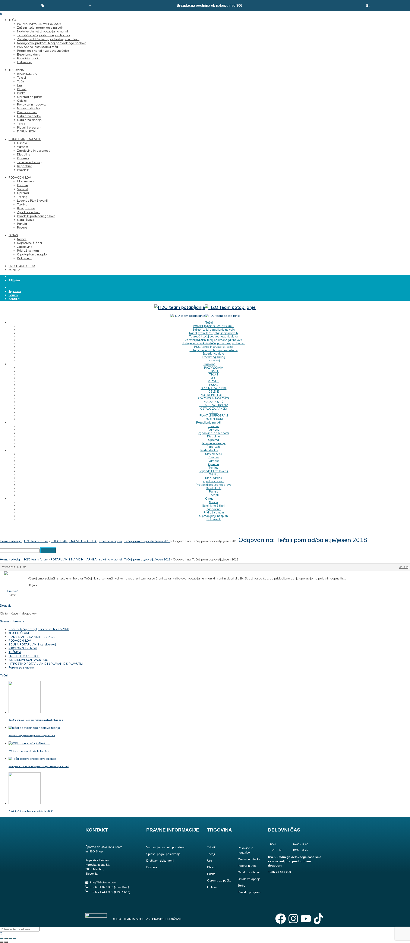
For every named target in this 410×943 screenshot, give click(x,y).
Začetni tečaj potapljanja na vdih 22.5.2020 (39, 629)
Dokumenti (24, 258)
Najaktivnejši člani (29, 243)
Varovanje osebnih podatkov (165, 847)
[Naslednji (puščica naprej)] (6, 942)
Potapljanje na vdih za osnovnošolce (43, 51)
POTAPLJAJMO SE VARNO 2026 (39, 24)
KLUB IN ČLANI (19, 633)
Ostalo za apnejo (29, 120)
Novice (21, 239)
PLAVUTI (213, 381)
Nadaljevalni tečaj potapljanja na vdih (43, 31)
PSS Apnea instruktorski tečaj (38, 47)
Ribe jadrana (26, 208)
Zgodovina (24, 247)
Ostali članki (25, 220)
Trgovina (15, 291)
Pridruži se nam (28, 250)
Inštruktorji (24, 62)
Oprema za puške (29, 97)
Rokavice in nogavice (32, 104)
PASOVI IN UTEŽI (213, 401)
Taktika (22, 204)
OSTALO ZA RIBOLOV (213, 405)
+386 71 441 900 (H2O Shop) (110, 892)
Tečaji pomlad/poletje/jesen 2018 (147, 541)
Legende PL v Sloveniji (32, 200)
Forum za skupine (21, 667)
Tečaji (21, 81)
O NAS (13, 235)
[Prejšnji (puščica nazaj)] (1, 942)
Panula (22, 224)
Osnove (22, 143)
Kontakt (14, 299)
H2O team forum (36, 541)
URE (213, 378)
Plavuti (21, 89)
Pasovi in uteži (27, 112)
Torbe (21, 124)
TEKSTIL (213, 371)
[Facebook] (280, 918)
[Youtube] (305, 918)
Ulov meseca (26, 181)
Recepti (22, 227)
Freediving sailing (29, 58)
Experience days (28, 54)
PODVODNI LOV (20, 177)
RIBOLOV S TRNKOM (23, 648)
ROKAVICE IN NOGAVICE (213, 398)
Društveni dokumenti (160, 860)
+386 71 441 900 (279, 872)
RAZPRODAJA (27, 74)
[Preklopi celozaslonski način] (6, 938)
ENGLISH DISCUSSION (24, 656)
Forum (13, 295)
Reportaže (24, 166)
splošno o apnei (110, 541)
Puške (21, 93)
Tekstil (21, 77)
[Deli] (10, 938)
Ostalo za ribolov (29, 116)
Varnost (22, 147)
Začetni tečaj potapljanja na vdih (40, 27)
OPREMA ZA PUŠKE (214, 388)
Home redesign (11, 541)
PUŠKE (213, 384)
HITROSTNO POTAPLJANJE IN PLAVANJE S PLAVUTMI (46, 664)
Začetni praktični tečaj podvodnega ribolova (48, 39)
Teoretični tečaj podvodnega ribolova (43, 35)
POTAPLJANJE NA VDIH (25, 139)
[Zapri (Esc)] (14, 938)
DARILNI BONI (26, 131)
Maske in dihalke (28, 108)
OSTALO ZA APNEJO (213, 408)
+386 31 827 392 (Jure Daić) (109, 887)
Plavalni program (29, 127)
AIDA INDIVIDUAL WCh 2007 (28, 660)
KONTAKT (15, 270)
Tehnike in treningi (29, 162)
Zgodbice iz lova (28, 212)
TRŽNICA (15, 652)
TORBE (213, 412)
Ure (19, 85)
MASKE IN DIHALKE (213, 395)
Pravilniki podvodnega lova (36, 216)
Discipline (23, 154)
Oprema (23, 158)
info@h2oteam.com (103, 882)
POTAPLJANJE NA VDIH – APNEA (74, 541)
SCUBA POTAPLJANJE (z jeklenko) (32, 644)
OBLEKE (213, 391)
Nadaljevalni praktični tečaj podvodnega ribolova (51, 43)
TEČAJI (13, 20)
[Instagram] (293, 918)
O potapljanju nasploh (32, 254)
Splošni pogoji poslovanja (163, 854)
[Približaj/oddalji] (1, 938)
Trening (22, 197)
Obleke (22, 101)
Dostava (151, 867)
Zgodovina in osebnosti (33, 151)
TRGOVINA (16, 70)
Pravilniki (23, 170)
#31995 (403, 567)
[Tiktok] (318, 918)
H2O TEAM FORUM (22, 266)
